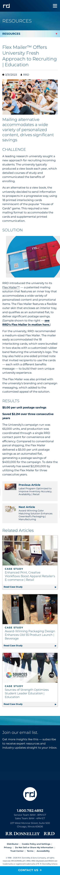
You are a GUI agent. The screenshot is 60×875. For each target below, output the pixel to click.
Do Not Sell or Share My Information (34, 847)
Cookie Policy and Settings (36, 844)
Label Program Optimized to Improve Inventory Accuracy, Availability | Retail (35, 489)
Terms (30, 851)
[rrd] (6, 5)
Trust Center (17, 851)
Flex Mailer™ (11, 287)
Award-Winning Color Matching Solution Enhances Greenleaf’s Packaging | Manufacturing (35, 513)
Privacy (8, 847)
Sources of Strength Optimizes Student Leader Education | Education (27, 693)
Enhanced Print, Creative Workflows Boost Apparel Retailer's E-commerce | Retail (30, 576)
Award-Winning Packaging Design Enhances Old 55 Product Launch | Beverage (30, 634)
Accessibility (43, 851)
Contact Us (28, 870)
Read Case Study (31, 586)
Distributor (12, 844)
